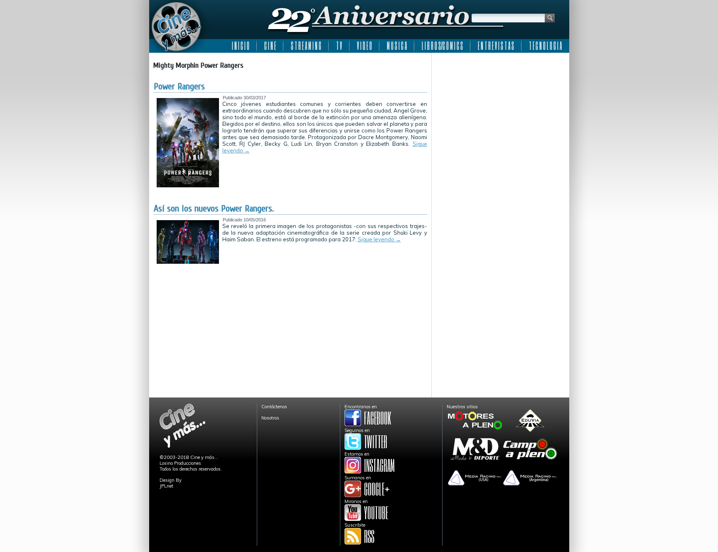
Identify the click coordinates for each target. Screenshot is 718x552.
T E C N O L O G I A (545, 45)
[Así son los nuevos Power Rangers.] (188, 262)
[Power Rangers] (188, 186)
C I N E (270, 45)
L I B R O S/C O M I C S (442, 45)
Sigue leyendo (379, 239)
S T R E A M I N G (306, 45)
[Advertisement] (500, 109)
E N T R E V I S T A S (496, 45)
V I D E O (364, 45)
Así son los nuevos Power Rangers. (214, 208)
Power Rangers (179, 86)
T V (339, 45)
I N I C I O (240, 45)
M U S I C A (397, 45)
